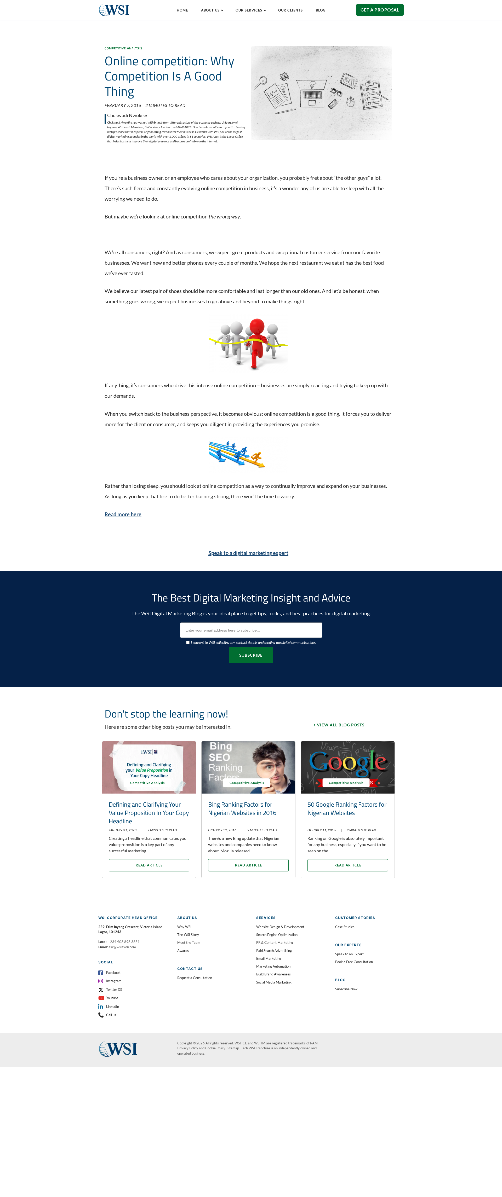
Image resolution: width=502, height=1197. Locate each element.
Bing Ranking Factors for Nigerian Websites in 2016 (242, 808)
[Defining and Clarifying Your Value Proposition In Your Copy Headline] (149, 767)
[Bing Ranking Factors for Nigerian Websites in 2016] (248, 767)
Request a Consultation (194, 978)
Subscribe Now (346, 989)
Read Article (149, 865)
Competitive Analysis (123, 48)
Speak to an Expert (349, 954)
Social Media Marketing (274, 982)
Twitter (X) (114, 989)
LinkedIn (112, 1006)
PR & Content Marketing (274, 942)
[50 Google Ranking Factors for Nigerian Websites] (348, 767)
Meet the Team (188, 942)
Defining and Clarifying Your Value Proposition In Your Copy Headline (149, 813)
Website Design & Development (280, 927)
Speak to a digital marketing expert (248, 553)
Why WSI (184, 927)
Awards (183, 951)
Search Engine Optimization (277, 935)
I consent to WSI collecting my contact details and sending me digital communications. (253, 642)
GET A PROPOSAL (380, 10)
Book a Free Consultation (354, 962)
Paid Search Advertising (274, 951)
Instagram (114, 981)
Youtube (112, 998)
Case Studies (345, 927)
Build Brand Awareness (273, 974)
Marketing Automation (273, 966)
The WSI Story (188, 935)
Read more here (123, 514)
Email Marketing (268, 958)
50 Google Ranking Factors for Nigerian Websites (346, 808)
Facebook (113, 972)
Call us (111, 1015)
